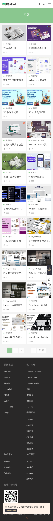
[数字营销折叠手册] (39, 33)
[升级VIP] (49, 271)
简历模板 (29, 443)
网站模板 (7, 383)
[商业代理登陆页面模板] (14, 65)
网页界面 (9, 76)
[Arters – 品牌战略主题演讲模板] (39, 258)
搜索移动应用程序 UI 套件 (13, 209)
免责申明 (29, 467)
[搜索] (38, 4)
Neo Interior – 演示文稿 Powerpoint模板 (39, 145)
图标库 (6, 395)
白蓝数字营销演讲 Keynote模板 (13, 273)
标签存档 (29, 479)
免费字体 (29, 449)
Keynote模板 (36, 237)
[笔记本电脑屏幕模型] (14, 129)
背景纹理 (29, 401)
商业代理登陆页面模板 (13, 80)
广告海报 (29, 419)
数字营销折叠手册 (37, 48)
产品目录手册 (9, 48)
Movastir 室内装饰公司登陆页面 (13, 337)
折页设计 (34, 44)
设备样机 (7, 467)
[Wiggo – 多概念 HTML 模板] (39, 194)
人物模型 (9, 108)
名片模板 (29, 437)
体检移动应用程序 (37, 177)
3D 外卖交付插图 (37, 112)
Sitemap (29, 473)
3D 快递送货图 (10, 112)
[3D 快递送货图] (14, 97)
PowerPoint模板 (37, 140)
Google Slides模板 (34, 371)
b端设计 (7, 377)
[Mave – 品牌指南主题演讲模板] (14, 290)
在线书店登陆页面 (12, 241)
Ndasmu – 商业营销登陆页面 (39, 80)
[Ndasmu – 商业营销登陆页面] (39, 65)
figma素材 (8, 389)
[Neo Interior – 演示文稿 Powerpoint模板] (39, 129)
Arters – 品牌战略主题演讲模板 (39, 273)
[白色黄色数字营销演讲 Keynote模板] (39, 226)
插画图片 (29, 395)
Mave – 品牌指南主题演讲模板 (12, 305)
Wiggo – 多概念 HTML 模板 (39, 209)
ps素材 (6, 401)
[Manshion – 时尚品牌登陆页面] (39, 322)
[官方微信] (49, 284)
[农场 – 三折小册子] (14, 161)
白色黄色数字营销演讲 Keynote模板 (38, 241)
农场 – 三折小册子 (12, 177)
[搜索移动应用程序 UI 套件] (14, 194)
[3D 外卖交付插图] (39, 97)
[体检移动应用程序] (39, 161)
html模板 (34, 204)
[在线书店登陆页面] (14, 226)
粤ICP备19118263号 (41, 514)
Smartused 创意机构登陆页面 (38, 305)
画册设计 (9, 44)
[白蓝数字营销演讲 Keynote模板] (14, 258)
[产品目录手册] (14, 33)
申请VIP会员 (11, 510)
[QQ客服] (49, 279)
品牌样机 (9, 140)
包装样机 (7, 461)
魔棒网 (9, 4)
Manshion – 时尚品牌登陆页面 (38, 337)
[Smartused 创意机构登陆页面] (39, 290)
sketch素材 (8, 407)
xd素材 (33, 172)
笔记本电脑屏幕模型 (13, 145)
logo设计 (30, 407)
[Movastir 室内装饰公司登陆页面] (14, 322)
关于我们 (29, 461)
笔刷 (28, 389)
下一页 (41, 350)
